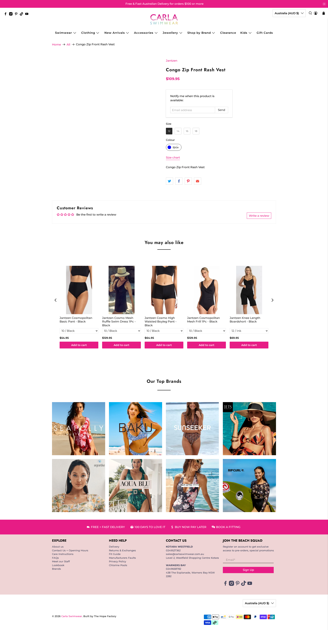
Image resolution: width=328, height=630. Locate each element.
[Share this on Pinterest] (188, 181)
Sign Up (248, 570)
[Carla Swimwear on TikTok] (22, 14)
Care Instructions (62, 553)
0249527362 (173, 550)
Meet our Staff (61, 561)
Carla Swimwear (71, 616)
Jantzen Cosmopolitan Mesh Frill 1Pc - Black (203, 319)
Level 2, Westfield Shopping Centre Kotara (192, 557)
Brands (56, 568)
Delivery (114, 546)
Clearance (228, 33)
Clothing (88, 33)
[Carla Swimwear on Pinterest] (17, 14)
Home (56, 44)
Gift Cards (265, 33)
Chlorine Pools (118, 565)
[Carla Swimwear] (164, 19)
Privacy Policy (117, 561)
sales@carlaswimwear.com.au (185, 553)
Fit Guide (115, 553)
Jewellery (170, 33)
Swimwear (63, 33)
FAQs (55, 557)
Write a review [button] (259, 215)
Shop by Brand (199, 33)
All (68, 44)
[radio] (169, 131)
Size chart (173, 157)
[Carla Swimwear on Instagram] (11, 14)
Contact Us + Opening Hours (70, 550)
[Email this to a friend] (197, 181)
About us (58, 546)
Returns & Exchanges (122, 550)
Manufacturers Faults (122, 557)
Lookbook (58, 565)
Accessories (143, 33)
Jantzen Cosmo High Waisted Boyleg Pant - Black (161, 321)
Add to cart (79, 345)
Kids (243, 33)
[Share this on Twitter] (169, 181)
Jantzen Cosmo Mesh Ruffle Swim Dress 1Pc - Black (119, 321)
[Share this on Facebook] (178, 181)
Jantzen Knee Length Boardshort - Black (245, 319)
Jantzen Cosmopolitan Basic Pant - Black (76, 319)
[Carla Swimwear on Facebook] (6, 14)
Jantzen (171, 60)
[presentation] (55, 300)
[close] (324, 4)
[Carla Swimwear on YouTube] (27, 14)
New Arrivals (114, 33)
